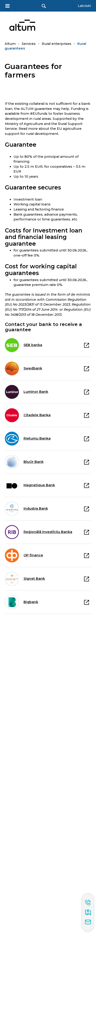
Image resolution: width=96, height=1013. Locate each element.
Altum (10, 44)
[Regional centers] (88, 912)
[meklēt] (43, 6)
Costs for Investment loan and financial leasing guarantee (43, 237)
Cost (41, 269)
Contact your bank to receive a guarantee (43, 327)
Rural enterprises (56, 44)
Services (29, 44)
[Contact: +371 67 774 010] (88, 903)
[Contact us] (88, 922)
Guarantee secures (33, 187)
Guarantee (20, 144)
